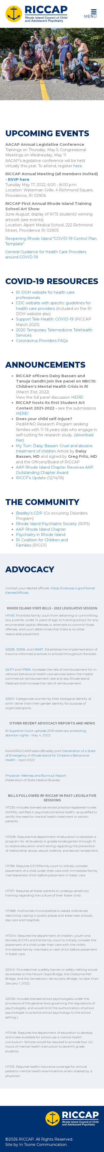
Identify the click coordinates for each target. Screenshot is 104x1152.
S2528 (10, 649)
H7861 (26, 669)
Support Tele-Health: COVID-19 (45, 319)
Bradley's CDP (29, 513)
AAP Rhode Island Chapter (41, 529)
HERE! (77, 397)
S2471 (9, 669)
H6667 (38, 649)
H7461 (9, 615)
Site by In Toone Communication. (36, 1144)
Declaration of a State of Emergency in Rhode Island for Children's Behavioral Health (50, 755)
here (77, 166)
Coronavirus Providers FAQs (42, 340)
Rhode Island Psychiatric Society (46, 523)
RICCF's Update (31, 478)
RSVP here (18, 179)
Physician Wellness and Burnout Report (35, 775)
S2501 (9, 699)
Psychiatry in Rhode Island (40, 534)
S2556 (20, 649)
